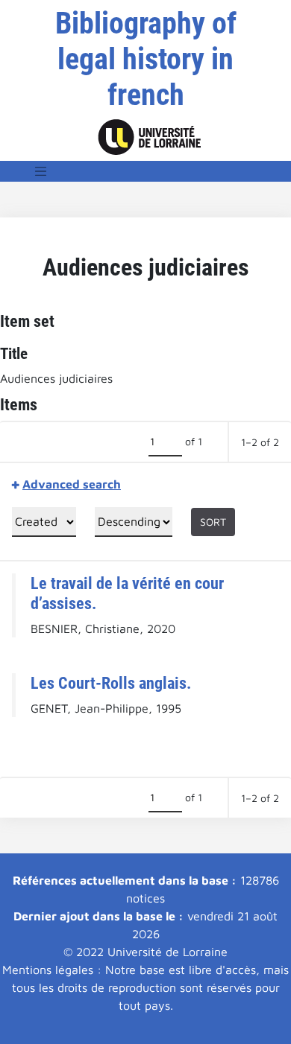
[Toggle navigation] (41, 171)
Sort (213, 521)
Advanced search (71, 484)
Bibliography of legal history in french (146, 59)
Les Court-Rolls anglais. (111, 683)
